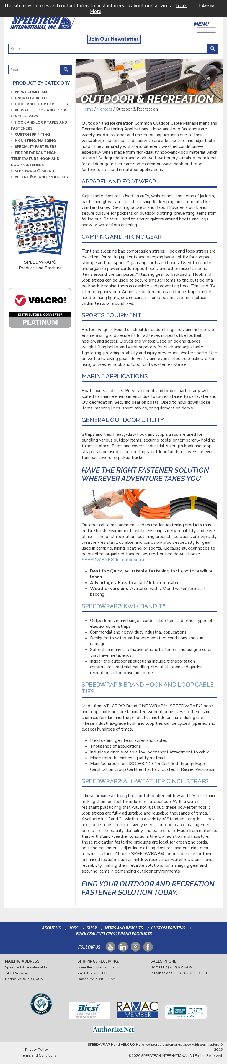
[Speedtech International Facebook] (148, 949)
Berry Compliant (32, 92)
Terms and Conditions (38, 1055)
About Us (51, 928)
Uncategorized (31, 98)
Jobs (73, 928)
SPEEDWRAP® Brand (34, 171)
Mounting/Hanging (35, 140)
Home (87, 109)
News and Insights (124, 928)
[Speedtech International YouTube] (110, 949)
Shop (92, 928)
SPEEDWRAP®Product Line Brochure (40, 265)
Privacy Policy (36, 1049)
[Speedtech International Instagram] (135, 949)
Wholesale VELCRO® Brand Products (114, 934)
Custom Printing (32, 134)
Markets (104, 109)
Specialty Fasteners (35, 147)
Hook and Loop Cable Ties (41, 104)
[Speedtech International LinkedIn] (123, 949)
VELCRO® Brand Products (41, 177)
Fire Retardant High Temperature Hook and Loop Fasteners (35, 159)
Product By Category (41, 83)
